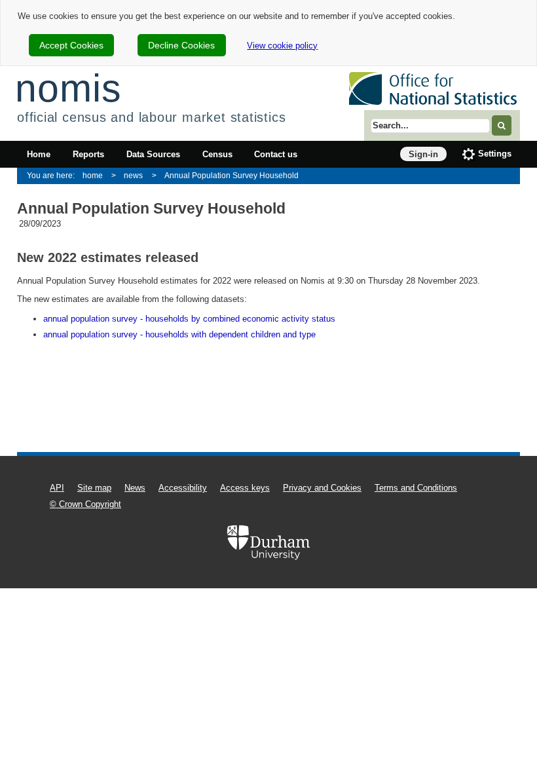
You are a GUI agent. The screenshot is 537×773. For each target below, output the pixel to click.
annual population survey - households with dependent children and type (179, 334)
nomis (68, 88)
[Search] (501, 125)
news (133, 175)
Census (217, 154)
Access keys (245, 488)
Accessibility (182, 488)
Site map (94, 488)
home (93, 175)
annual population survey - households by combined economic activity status (189, 319)
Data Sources (153, 154)
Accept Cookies (71, 45)
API (57, 488)
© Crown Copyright (85, 504)
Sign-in (423, 154)
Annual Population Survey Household (231, 175)
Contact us (275, 154)
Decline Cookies (181, 45)
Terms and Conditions (416, 488)
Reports (88, 154)
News (134, 488)
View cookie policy (282, 45)
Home (38, 154)
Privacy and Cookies (322, 488)
